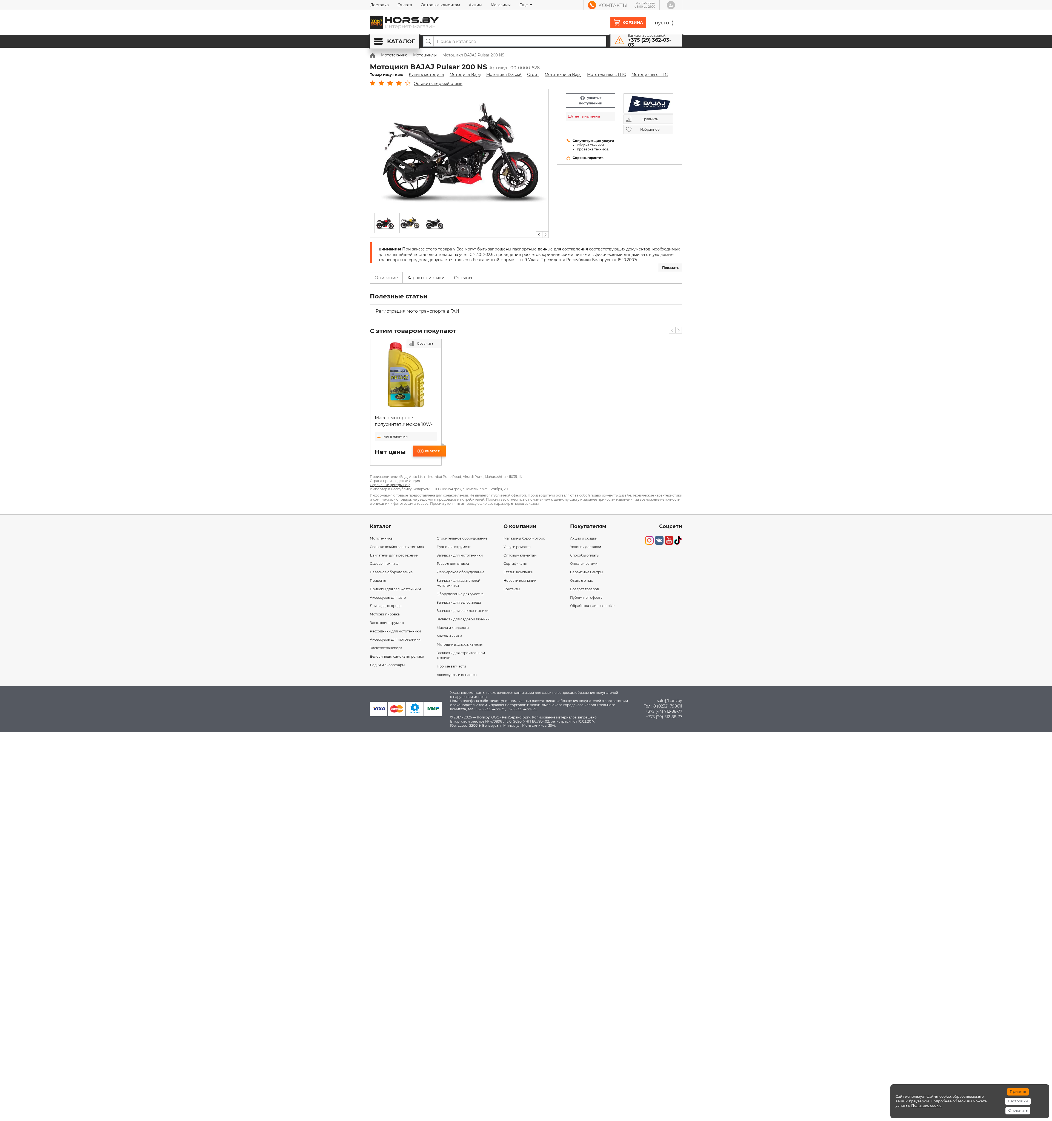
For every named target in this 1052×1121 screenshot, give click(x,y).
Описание (386, 277)
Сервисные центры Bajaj (390, 485)
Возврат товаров (584, 589)
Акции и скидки (583, 538)
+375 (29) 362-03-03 (649, 42)
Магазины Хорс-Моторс (524, 538)
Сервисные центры (586, 572)
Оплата (405, 4)
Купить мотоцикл (426, 74)
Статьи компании (518, 572)
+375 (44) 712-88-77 (664, 711)
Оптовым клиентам (440, 4)
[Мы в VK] (659, 540)
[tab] (386, 278)
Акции (475, 4)
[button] (539, 234)
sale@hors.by (669, 700)
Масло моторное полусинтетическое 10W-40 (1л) (404, 424)
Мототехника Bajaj (563, 74)
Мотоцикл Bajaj (465, 74)
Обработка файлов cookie (592, 606)
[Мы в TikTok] (677, 540)
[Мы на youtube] (669, 540)
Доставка (379, 4)
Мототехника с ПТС (606, 74)
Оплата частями (584, 563)
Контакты (512, 589)
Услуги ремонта (517, 547)
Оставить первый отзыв (438, 83)
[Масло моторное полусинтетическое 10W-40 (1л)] (405, 374)
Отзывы (463, 277)
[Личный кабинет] (671, 5)
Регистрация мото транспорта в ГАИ (417, 311)
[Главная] (372, 55)
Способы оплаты (584, 555)
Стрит (533, 74)
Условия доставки (585, 547)
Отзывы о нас (581, 580)
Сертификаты (515, 563)
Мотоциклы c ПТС (649, 74)
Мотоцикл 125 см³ (504, 74)
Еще (524, 4)
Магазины (501, 4)
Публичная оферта (586, 597)
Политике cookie (926, 1105)
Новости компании (520, 580)
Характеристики (426, 277)
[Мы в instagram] (649, 540)
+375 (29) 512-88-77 (664, 716)
